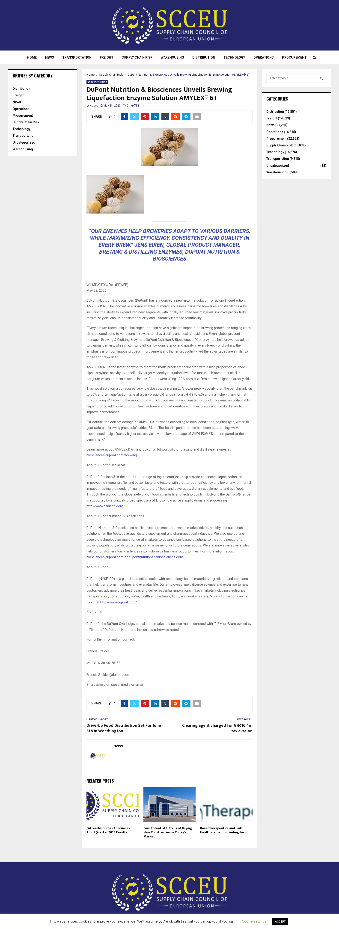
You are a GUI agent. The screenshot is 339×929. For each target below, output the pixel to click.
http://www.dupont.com (118, 602)
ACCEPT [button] (280, 921)
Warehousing (172, 57)
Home (32, 57)
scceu (94, 105)
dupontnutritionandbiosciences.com (156, 557)
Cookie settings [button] (254, 921)
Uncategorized (24, 142)
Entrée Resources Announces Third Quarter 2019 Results (108, 830)
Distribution (203, 57)
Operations (263, 57)
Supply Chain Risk (137, 57)
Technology (234, 57)
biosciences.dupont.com (105, 557)
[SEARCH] (321, 78)
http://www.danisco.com (104, 506)
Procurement (294, 57)
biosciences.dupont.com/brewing (111, 455)
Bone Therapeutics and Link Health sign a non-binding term (223, 830)
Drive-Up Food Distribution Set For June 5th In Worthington (123, 728)
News (49, 57)
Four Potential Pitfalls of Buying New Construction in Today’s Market (167, 832)
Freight (106, 57)
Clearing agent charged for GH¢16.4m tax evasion (217, 728)
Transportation (77, 57)
